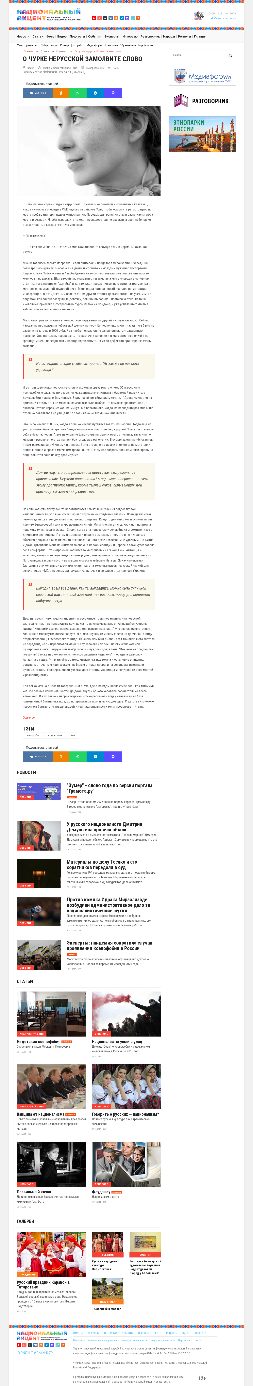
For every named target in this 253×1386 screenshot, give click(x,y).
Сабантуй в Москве (107, 1309)
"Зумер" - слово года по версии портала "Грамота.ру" (109, 788)
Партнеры (184, 1340)
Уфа (73, 735)
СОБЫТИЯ (127, 1333)
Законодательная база (133, 1340)
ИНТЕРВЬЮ (110, 1333)
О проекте (79, 1340)
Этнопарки (111, 45)
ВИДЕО (186, 1333)
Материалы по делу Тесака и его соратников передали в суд (102, 864)
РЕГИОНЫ (93, 1333)
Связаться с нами (224, 18)
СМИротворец (49, 45)
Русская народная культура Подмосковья (104, 1265)
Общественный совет (162, 1340)
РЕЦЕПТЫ (171, 1333)
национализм (55, 735)
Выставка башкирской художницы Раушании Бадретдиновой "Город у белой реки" (145, 1267)
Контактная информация (102, 1340)
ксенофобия (33, 735)
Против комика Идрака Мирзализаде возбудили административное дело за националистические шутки (108, 905)
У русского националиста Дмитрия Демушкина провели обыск (104, 826)
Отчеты (197, 1340)
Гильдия (200, 36)
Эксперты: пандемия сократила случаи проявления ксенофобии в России (109, 945)
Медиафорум (95, 45)
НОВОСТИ (200, 1333)
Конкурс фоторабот (72, 45)
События (25, 797)
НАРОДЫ (78, 1333)
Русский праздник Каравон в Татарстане (43, 1284)
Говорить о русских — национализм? (125, 1114)
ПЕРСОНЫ (143, 1333)
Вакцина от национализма (40, 1114)
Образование (128, 45)
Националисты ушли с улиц (117, 1041)
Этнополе (101, 1033)
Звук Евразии (146, 45)
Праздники (27, 1274)
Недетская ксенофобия (38, 1041)
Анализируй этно (31, 1033)
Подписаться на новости (36, 1352)
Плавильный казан (34, 1192)
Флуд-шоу (101, 1192)
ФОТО (157, 1333)
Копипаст (101, 1106)
